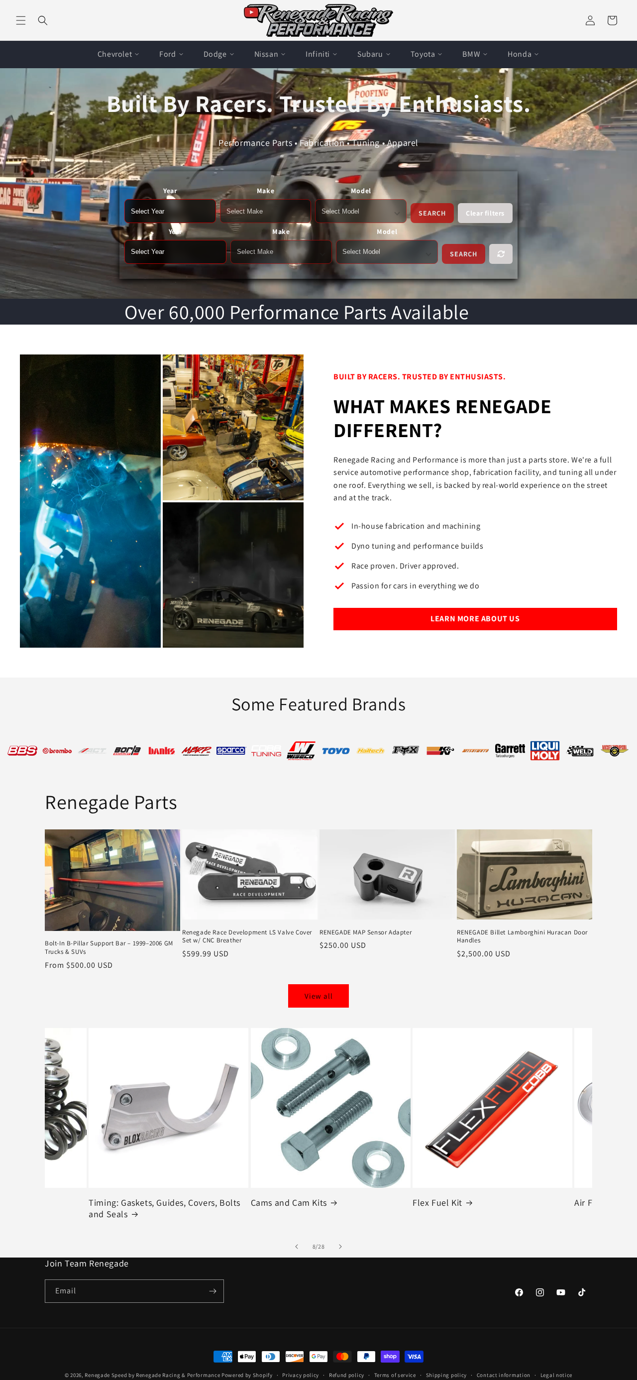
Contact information (504, 1375)
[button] (21, 20)
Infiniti (318, 54)
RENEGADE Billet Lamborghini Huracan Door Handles (522, 936)
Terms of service (395, 1375)
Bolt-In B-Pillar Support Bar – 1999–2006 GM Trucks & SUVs (109, 947)
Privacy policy (300, 1375)
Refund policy (346, 1375)
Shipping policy (446, 1375)
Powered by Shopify (247, 1375)
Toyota (423, 54)
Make (265, 190)
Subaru (370, 54)
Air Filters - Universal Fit (460, 1202)
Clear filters (485, 213)
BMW (471, 54)
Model (361, 190)
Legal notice (556, 1375)
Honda (519, 54)
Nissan (266, 54)
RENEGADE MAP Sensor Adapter (365, 932)
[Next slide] (340, 1247)
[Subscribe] (212, 1291)
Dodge (215, 54)
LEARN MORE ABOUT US (475, 618)
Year (170, 190)
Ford (167, 54)
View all (319, 996)
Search (432, 213)
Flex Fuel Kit (275, 1202)
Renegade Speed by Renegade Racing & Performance (152, 1375)
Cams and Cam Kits (127, 1202)
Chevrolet (115, 54)
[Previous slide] (297, 1247)
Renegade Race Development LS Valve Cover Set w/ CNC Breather (247, 936)
